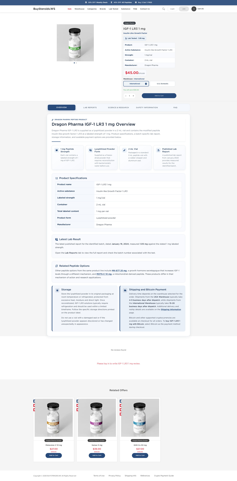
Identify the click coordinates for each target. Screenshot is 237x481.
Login (172, 9)
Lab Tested (113, 9)
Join (183, 9)
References (145, 476)
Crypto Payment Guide (164, 476)
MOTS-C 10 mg (104, 274)
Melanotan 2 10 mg (54, 445)
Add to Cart (159, 96)
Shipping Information (171, 309)
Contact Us (145, 9)
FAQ (135, 9)
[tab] (61, 107)
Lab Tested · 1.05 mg (136, 38)
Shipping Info (130, 476)
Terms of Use (98, 476)
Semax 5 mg (97, 445)
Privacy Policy (115, 476)
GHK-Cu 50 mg (140, 445)
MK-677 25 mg (119, 270)
